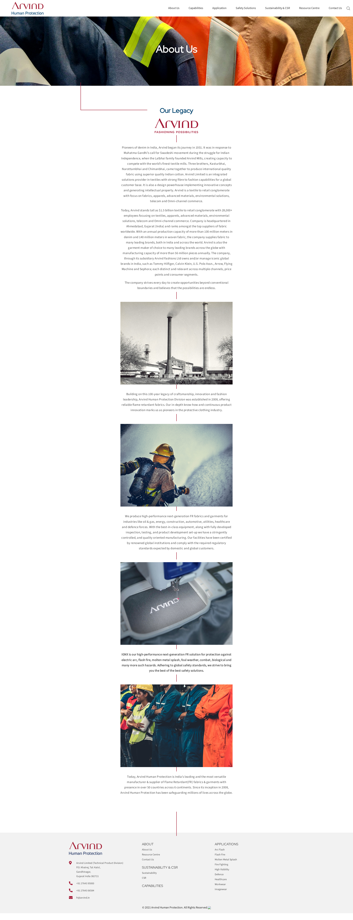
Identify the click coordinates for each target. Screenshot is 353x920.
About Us (173, 8)
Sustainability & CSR (277, 8)
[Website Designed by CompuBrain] (209, 907)
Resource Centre (309, 8)
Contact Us (335, 8)
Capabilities (196, 8)
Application (219, 8)
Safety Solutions (246, 8)
